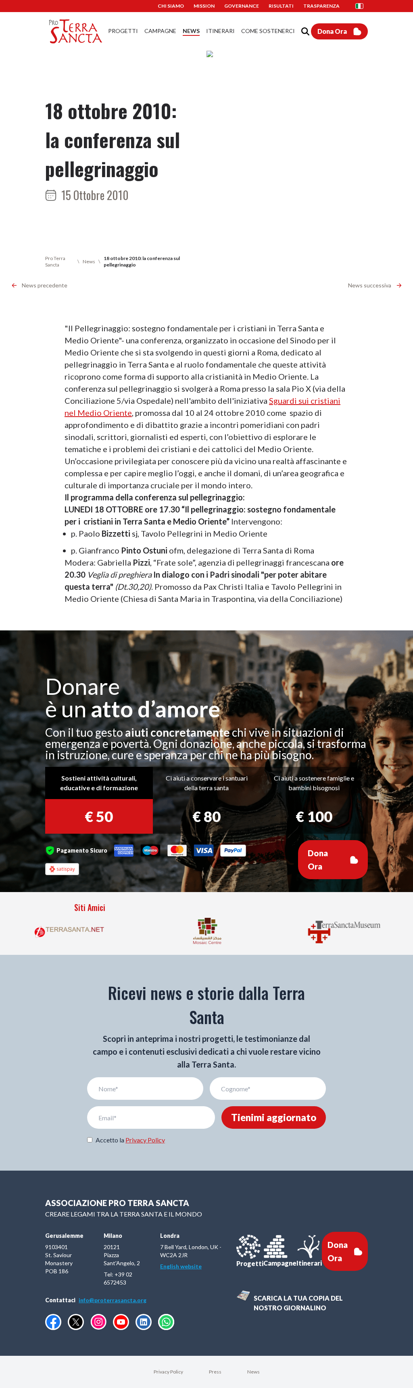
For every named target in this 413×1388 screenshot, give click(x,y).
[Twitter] (76, 1322)
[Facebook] (53, 1322)
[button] (362, 6)
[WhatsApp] (166, 1322)
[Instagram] (98, 1322)
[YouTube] (121, 1322)
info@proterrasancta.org (112, 1300)
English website (181, 1266)
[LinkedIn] (144, 1322)
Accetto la (130, 1140)
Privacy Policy (145, 1140)
